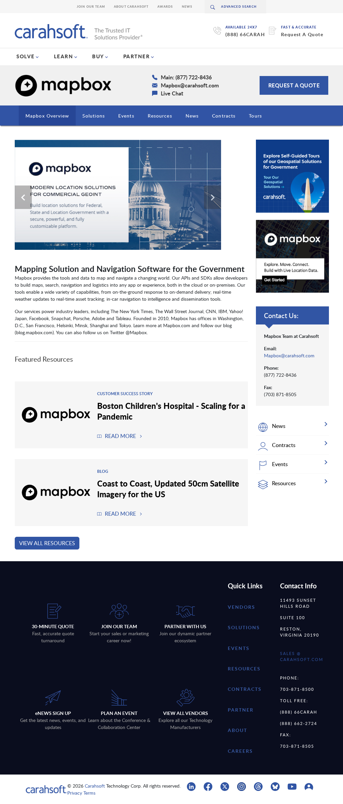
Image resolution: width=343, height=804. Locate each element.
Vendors (241, 607)
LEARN (63, 56)
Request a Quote (294, 85)
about (237, 730)
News (187, 6)
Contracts (223, 116)
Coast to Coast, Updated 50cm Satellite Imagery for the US (168, 489)
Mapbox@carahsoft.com (289, 355)
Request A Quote (302, 34)
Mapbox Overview (47, 116)
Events (126, 116)
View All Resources (47, 543)
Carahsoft (95, 786)
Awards (165, 6)
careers (240, 751)
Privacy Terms (81, 793)
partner (241, 710)
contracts (245, 689)
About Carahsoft (131, 6)
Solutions (93, 116)
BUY (98, 56)
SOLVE (25, 56)
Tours (255, 116)
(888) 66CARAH (245, 34)
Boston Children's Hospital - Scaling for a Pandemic (171, 411)
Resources (160, 116)
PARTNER (136, 56)
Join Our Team (91, 6)
